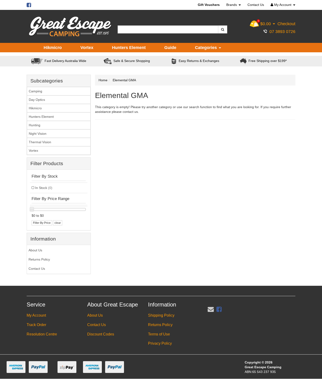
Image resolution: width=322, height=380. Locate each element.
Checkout (286, 23)
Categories (206, 47)
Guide (170, 47)
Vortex (86, 47)
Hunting (34, 125)
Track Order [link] (36, 325)
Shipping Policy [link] (161, 315)
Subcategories (46, 80)
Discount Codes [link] (100, 334)
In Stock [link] (43, 188)
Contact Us (256, 5)
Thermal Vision (40, 142)
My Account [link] (36, 315)
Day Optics (37, 100)
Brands (232, 5)
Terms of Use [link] (159, 334)
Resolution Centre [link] (42, 334)
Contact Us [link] (37, 268)
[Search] (222, 29)
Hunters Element (129, 47)
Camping (35, 91)
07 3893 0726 (281, 31)
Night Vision (37, 133)
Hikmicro (53, 47)
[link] (219, 309)
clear (57, 223)
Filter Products (46, 163)
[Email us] (211, 309)
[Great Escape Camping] (70, 27)
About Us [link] (35, 250)
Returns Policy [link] (39, 259)
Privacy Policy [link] (160, 343)
